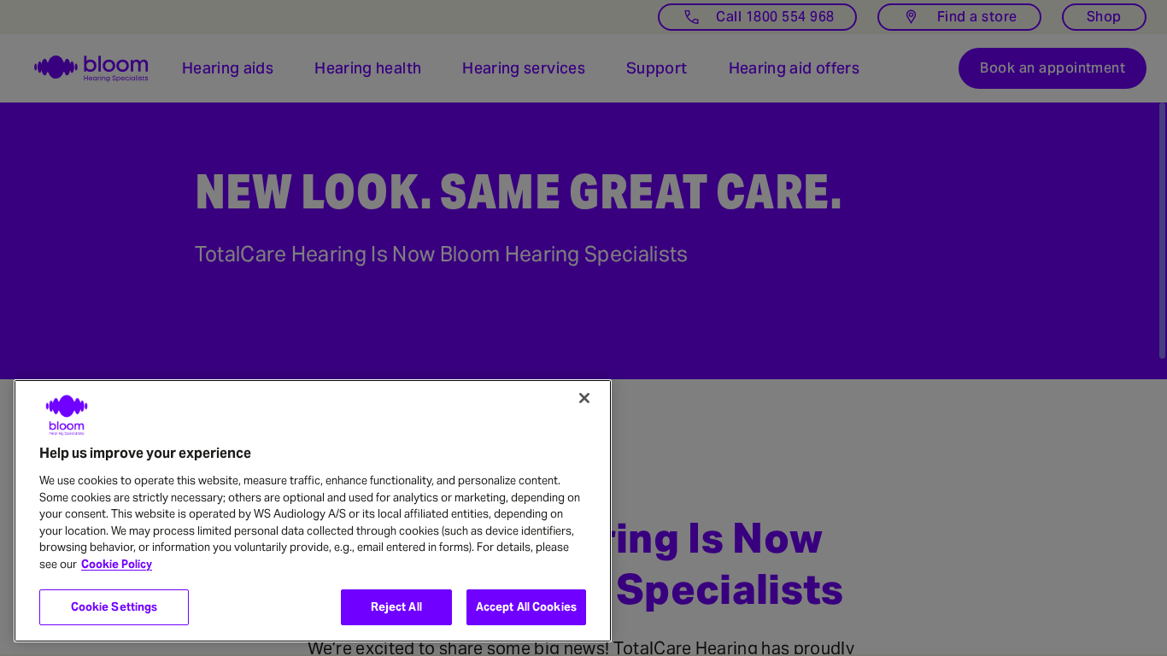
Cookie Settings (114, 607)
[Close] (584, 398)
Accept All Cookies (526, 607)
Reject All (396, 607)
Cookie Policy (116, 564)
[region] (313, 510)
